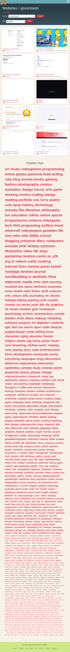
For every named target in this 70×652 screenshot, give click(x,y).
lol (60, 507)
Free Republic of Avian (43, 152)
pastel (34, 545)
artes (14, 553)
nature (45, 214)
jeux (6, 626)
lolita (41, 540)
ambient (30, 581)
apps (41, 459)
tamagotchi (57, 624)
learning (55, 282)
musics (56, 608)
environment (26, 543)
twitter (6, 622)
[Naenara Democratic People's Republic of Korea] (51, 63)
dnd (14, 327)
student (8, 532)
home (31, 510)
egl (49, 575)
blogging (12, 240)
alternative (33, 406)
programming (53, 168)
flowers (31, 391)
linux (22, 266)
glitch (12, 594)
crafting (21, 409)
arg (7, 261)
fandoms (20, 391)
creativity (57, 322)
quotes (54, 591)
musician (12, 632)
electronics (52, 358)
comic (41, 255)
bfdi (56, 507)
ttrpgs (43, 406)
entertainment (50, 349)
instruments (26, 622)
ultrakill (59, 606)
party (16, 618)
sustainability (14, 585)
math (26, 291)
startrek (13, 606)
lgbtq (24, 336)
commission (23, 614)
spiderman (40, 602)
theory (29, 600)
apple (22, 610)
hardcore (43, 573)
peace (30, 632)
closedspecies (40, 591)
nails (46, 583)
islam (10, 622)
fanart (55, 340)
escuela (58, 550)
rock (8, 349)
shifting (30, 628)
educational (43, 532)
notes (17, 598)
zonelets (51, 512)
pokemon (28, 240)
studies (6, 630)
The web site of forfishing (10, 152)
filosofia (14, 616)
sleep (23, 435)
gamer (43, 555)
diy (47, 304)
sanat (29, 606)
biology (9, 391)
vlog (48, 530)
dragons (33, 485)
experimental (20, 417)
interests (33, 439)
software (11, 322)
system (42, 449)
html (16, 225)
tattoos (62, 563)
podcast (28, 521)
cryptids (40, 594)
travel (58, 225)
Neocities (24, 645)
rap (46, 465)
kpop (17, 204)
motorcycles (51, 628)
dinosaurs (9, 530)
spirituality (11, 380)
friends (48, 336)
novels (51, 488)
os (13, 608)
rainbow (19, 626)
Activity (6, 12)
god (18, 538)
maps (40, 567)
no (54, 498)
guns (45, 602)
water (14, 589)
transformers (23, 535)
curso (16, 587)
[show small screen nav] (67, 1)
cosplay (22, 398)
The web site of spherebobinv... (45, 49)
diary (41, 240)
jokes (59, 632)
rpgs (43, 521)
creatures (23, 624)
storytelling (20, 383)
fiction (36, 291)
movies (27, 179)
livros (29, 538)
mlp (57, 402)
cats (8, 179)
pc (25, 545)
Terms (47, 648)
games (21, 173)
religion (10, 340)
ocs (36, 199)
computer (10, 394)
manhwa (27, 532)
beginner (24, 630)
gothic (39, 456)
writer (35, 594)
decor (25, 606)
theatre (20, 431)
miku (57, 558)
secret (65, 50)
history (28, 204)
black (45, 620)
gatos (8, 417)
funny (37, 340)
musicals (9, 488)
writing (57, 173)
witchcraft (16, 428)
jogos (24, 459)
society (18, 596)
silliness (39, 628)
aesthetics (12, 368)
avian (45, 153)
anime (10, 173)
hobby (45, 492)
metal (30, 331)
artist (20, 318)
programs (57, 602)
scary (62, 577)
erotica (23, 596)
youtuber (40, 612)
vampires (49, 442)
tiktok (23, 565)
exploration (46, 622)
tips (34, 630)
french (60, 600)
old (45, 543)
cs (5, 612)
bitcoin (22, 563)
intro (41, 465)
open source (32, 645)
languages (28, 358)
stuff (45, 291)
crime (50, 616)
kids (25, 602)
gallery (42, 485)
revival (51, 614)
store (51, 540)
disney (23, 612)
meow (60, 501)
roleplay (53, 345)
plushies (29, 512)
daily (47, 606)
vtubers (20, 545)
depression (34, 587)
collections (34, 624)
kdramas (57, 587)
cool (8, 345)
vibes (56, 610)
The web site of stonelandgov (11, 74)
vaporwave (25, 413)
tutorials (38, 598)
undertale (10, 398)
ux (63, 600)
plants (21, 340)
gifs (38, 501)
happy (8, 632)
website (10, 300)
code (35, 349)
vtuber (9, 383)
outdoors (9, 527)
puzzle (8, 449)
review (11, 604)
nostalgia (12, 271)
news (8, 291)
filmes (52, 524)
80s (33, 540)
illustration (13, 250)
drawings (24, 465)
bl (42, 501)
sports (57, 214)
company (49, 604)
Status (41, 648)
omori (34, 532)
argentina (26, 632)
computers (55, 240)
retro (17, 235)
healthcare (57, 571)
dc (25, 560)
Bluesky (45, 645)
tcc (23, 569)
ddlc (62, 632)
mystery (9, 472)
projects (10, 431)
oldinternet (51, 610)
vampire (21, 604)
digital (43, 417)
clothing (37, 402)
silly (25, 295)
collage (37, 521)
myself (49, 498)
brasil (7, 524)
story (27, 349)
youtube (11, 245)
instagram (28, 612)
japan (8, 402)
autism (60, 439)
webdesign (48, 383)
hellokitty (31, 530)
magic (57, 398)
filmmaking (19, 521)
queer (45, 266)
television (31, 442)
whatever (57, 545)
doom (7, 555)
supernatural (28, 553)
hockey (31, 571)
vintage (46, 372)
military (37, 614)
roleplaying (25, 498)
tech (8, 225)
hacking (34, 380)
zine (56, 482)
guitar (46, 340)
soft (43, 596)
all (22, 442)
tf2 (39, 518)
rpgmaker (50, 598)
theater (13, 538)
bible (40, 575)
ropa (51, 565)
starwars (40, 543)
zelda (12, 620)
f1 (50, 538)
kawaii (56, 266)
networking (27, 587)
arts (7, 295)
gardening (13, 255)
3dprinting (30, 560)
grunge (18, 530)
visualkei (41, 622)
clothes (32, 345)
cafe (37, 540)
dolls (52, 439)
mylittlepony (16, 600)
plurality (16, 548)
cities (51, 632)
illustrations (53, 600)
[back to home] (3, 2)
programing (30, 225)
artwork (38, 569)
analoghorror (18, 591)
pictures (8, 521)
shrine (19, 510)
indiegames (36, 507)
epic (50, 563)
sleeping (46, 435)
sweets (33, 610)
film (22, 209)
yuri (14, 462)
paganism (42, 618)
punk (34, 304)
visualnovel (58, 569)
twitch (20, 515)
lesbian (60, 530)
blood (18, 616)
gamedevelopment (16, 439)
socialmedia (20, 527)
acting (46, 538)
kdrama (50, 567)
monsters (56, 565)
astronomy (11, 413)
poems (8, 446)
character (24, 600)
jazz (19, 543)
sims (22, 616)
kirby (6, 575)
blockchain (7, 606)
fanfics (47, 596)
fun (7, 214)
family (29, 475)
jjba (27, 594)
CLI (27, 648)
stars (18, 504)
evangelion (58, 618)
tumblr (12, 555)
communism (40, 512)
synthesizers (45, 616)
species (21, 608)
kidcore (57, 577)
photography (28, 184)
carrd (31, 492)
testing (52, 417)
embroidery (55, 620)
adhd (49, 612)
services (20, 553)
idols (13, 618)
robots (22, 482)
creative (48, 398)
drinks (9, 635)
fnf (36, 488)
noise (44, 510)
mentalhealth (56, 452)
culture (17, 295)
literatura (41, 530)
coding (37, 194)
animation (13, 189)
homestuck (47, 309)
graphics (57, 304)
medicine (54, 465)
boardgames (31, 518)
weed (13, 560)
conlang (60, 76)
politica (56, 635)
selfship (47, 600)
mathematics (11, 482)
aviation (7, 585)
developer (46, 469)
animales (50, 555)
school (45, 235)
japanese (45, 428)
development (22, 354)
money (15, 424)
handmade (43, 604)
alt (23, 504)
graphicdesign (15, 331)
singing (38, 409)
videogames (31, 168)
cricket (45, 575)
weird (58, 368)
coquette (39, 472)
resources (47, 482)
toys (30, 459)
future (6, 618)
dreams (50, 449)
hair (20, 581)
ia (58, 610)
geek (55, 606)
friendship (36, 577)
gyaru (60, 462)
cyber (45, 550)
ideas (28, 567)
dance (29, 318)
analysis (35, 575)
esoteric (33, 598)
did (6, 587)
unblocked (42, 548)
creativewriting (40, 610)
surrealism (28, 563)
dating (44, 624)
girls (60, 540)
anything (56, 420)
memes (33, 266)
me (34, 322)
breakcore (19, 512)
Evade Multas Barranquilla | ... (12, 100)
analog (45, 567)
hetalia (28, 589)
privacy (51, 510)
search (53, 575)
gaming (51, 179)
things (58, 532)
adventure (10, 492)
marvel (47, 456)
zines (8, 354)
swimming (40, 563)
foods (38, 510)
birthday (18, 472)
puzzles (56, 472)
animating (42, 614)
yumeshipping (30, 614)
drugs (24, 591)
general (17, 583)
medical (18, 565)
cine (33, 498)
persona (37, 555)
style (20, 501)
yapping (48, 579)
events (45, 446)
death (22, 524)
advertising (36, 622)
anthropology (56, 579)
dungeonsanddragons (41, 626)
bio (62, 472)
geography (46, 518)
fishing (51, 571)
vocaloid (11, 286)
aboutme (35, 336)
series (26, 304)
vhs (26, 571)
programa (15, 581)
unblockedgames (23, 618)
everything (12, 358)
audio (7, 504)
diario (60, 628)
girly (14, 545)
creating (17, 594)
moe (53, 608)
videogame (51, 220)
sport (38, 327)
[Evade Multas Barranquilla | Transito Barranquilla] (18, 89)
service (30, 577)
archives (44, 598)
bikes (6, 608)
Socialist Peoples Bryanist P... (12, 126)
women (12, 583)
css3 (26, 626)
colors (7, 573)
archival (27, 635)
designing (57, 527)
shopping (48, 402)
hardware (19, 560)
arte (49, 189)
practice (37, 604)
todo (52, 612)
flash (31, 555)
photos (35, 372)
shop (28, 402)
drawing (11, 194)
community (41, 354)
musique (56, 614)
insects (13, 558)
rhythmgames (10, 612)
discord (50, 394)
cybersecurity (28, 424)
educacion (49, 387)
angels (7, 571)
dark (27, 504)
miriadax (52, 624)
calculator (16, 614)
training (56, 612)
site (58, 424)
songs (8, 515)
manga (49, 194)
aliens (8, 462)
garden (51, 587)
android (58, 538)
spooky (10, 624)
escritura (16, 604)
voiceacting (47, 594)
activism (53, 515)
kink (23, 626)
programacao (19, 579)
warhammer (49, 626)
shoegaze (27, 604)
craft (20, 507)
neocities (26, 608)
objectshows (50, 501)
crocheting (20, 589)
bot (17, 606)
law (48, 504)
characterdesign (25, 495)
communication (16, 610)
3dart (6, 596)
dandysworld (50, 602)
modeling (7, 569)
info (7, 424)
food (47, 173)
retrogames (28, 583)
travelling (47, 527)
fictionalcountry (48, 76)
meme (8, 469)
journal (40, 271)
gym (54, 456)
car (24, 530)
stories (55, 295)
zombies (11, 630)
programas (37, 571)
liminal (33, 591)
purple (16, 571)
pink (22, 245)
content (7, 604)
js (61, 571)
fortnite (43, 488)
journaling (36, 295)
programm (40, 624)
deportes (9, 498)
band (55, 428)
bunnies (41, 504)
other (8, 442)
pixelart (10, 318)
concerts (53, 594)
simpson (61, 50)
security (60, 498)
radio (30, 409)
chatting (9, 565)
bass (13, 622)
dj (11, 548)
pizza (25, 488)
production (19, 518)
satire (47, 614)
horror (39, 189)
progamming (37, 524)
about (29, 420)
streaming (19, 345)
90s (41, 304)
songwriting (8, 616)
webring (61, 630)
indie (46, 327)
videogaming (41, 579)
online (43, 495)
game (57, 189)
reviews (47, 368)
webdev (21, 540)
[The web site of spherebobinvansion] (51, 38)
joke (48, 624)
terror (35, 579)
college (39, 545)
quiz (30, 608)
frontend (34, 628)
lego (19, 558)
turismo (7, 583)
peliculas (43, 462)
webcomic (13, 281)
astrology (30, 456)
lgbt (7, 327)
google (30, 618)
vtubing (19, 620)
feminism (28, 515)
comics (46, 184)
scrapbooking (57, 581)
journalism (10, 475)
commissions (43, 313)
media (27, 281)
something (10, 626)
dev (20, 532)
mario (56, 540)
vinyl (46, 610)
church (44, 612)
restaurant (45, 571)
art (7, 168)
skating (27, 548)
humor (24, 485)
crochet (52, 300)
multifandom (28, 624)
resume (15, 456)
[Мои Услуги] (51, 115)
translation (57, 553)
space (28, 286)
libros (41, 442)
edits (6, 635)
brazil (6, 579)
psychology (13, 313)
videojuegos (31, 230)
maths (7, 535)
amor (16, 498)
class (31, 616)
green (12, 563)
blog (16, 179)
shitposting (54, 585)
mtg (35, 602)
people (28, 565)
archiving (23, 635)
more (52, 618)
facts (38, 620)
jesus (46, 540)
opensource (34, 565)
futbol (31, 452)
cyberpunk (34, 376)
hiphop (27, 507)
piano (38, 492)
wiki (22, 456)
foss (58, 594)
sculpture (29, 575)
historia (23, 538)
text (25, 579)
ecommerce (56, 535)
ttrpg (40, 358)
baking (22, 300)
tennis (45, 581)
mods (32, 589)
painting (33, 300)
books (39, 179)
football (25, 309)
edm (49, 569)
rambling (59, 622)
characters (12, 336)
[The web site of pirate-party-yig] (18, 38)
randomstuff (36, 618)
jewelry (50, 521)
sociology (23, 567)
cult (8, 628)
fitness (55, 409)
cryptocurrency (37, 616)
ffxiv (35, 515)
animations (32, 462)
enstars (24, 581)
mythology (52, 485)
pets (30, 387)
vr (18, 452)
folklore (27, 598)
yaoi (25, 428)
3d (6, 309)
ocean (37, 495)
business (54, 286)
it (17, 387)
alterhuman (38, 589)
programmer (38, 553)
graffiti (30, 585)
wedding (24, 577)
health (17, 291)
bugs (40, 424)
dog (33, 479)
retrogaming (51, 548)
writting (12, 573)
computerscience (22, 555)
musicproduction (9, 598)
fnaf (53, 380)
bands (12, 571)
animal (34, 608)
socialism (56, 563)
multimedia (48, 553)
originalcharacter (9, 614)
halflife (33, 632)
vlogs (56, 598)
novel (11, 540)
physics (58, 413)
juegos (9, 420)
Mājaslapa (39, 100)
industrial (26, 616)
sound (62, 565)
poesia (21, 587)
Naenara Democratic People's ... (46, 74)
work (15, 446)
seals (42, 600)
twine (34, 543)
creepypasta (23, 469)
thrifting (34, 573)
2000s (34, 235)
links (31, 488)
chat (47, 409)
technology (44, 204)
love (8, 235)
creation (30, 579)
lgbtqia (58, 560)
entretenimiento (24, 628)
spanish (7, 102)
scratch (28, 540)
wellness (25, 585)
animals (11, 209)
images (46, 545)
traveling (41, 498)
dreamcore (21, 492)
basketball (34, 383)
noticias (62, 610)
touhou (59, 479)
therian (7, 560)
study (37, 368)
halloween (23, 575)
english (34, 465)
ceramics (45, 587)
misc (16, 540)
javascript (12, 372)
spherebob (41, 50)
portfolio (25, 199)
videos (20, 261)
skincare (38, 560)
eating (58, 575)
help (40, 550)
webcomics (45, 363)
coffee (23, 387)
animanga (14, 569)
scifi (43, 300)
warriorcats (50, 558)
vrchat (61, 616)
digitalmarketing (38, 581)
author (27, 569)
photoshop (36, 635)
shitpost (51, 606)
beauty (24, 372)
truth (60, 598)
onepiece (33, 596)
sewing (17, 349)
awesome (14, 535)
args (6, 540)
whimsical (7, 620)
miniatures (20, 632)
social (60, 380)
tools (53, 530)
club (16, 632)
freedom (21, 571)
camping (34, 606)
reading (11, 199)
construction (19, 550)
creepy (27, 550)
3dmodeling (32, 527)
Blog (31, 648)
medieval (18, 577)
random (29, 255)
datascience (45, 635)
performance (30, 602)
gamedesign (11, 479)
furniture (7, 594)
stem (23, 620)
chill (16, 573)
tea (53, 538)
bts (40, 527)
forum (7, 562)
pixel (53, 504)
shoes (55, 573)
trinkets (7, 558)
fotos (30, 620)
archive (27, 313)
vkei (7, 501)
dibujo (16, 608)
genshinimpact (9, 591)
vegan (31, 622)
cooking (44, 261)
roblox (34, 214)
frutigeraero (12, 435)
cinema (10, 304)
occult (56, 431)
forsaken (57, 604)
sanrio (28, 327)
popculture (41, 479)
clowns (7, 543)
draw (53, 543)
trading (24, 558)
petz (45, 585)
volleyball (57, 518)
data (13, 504)
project (34, 394)
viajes (54, 616)
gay (51, 376)
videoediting (58, 555)
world (20, 569)
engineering (27, 363)
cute (8, 204)
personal (35, 173)
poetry (54, 199)
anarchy (22, 598)
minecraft (12, 230)
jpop (41, 538)
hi (5, 565)
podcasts (44, 569)
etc (47, 295)
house (26, 620)
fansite (34, 504)
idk (35, 250)
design (27, 189)
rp (5, 153)
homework (61, 585)
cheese (14, 626)
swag (25, 510)
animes (29, 431)
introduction (11, 485)
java (11, 567)
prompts (55, 632)
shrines (28, 596)
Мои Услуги (40, 126)
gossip (6, 624)
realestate (8, 545)
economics (56, 567)
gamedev (49, 230)
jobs (57, 630)
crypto (39, 431)
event (30, 558)
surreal (58, 583)
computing (60, 543)
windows (57, 469)
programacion (16, 220)
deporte (14, 543)
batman (16, 602)
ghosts (31, 594)
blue (46, 524)
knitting (59, 442)
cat (18, 304)
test (20, 286)
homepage (21, 573)
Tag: (3, 21)
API (36, 648)
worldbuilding (16, 276)
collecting (18, 449)
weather (17, 563)
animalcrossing (53, 622)
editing (40, 331)
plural (59, 573)
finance (43, 439)
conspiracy (43, 577)
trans (49, 331)
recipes (27, 501)
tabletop (46, 565)
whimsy (37, 475)
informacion (28, 610)
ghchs (18, 488)
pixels (51, 479)
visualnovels (30, 449)
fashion (11, 184)
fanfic (17, 459)
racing (12, 577)
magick (29, 626)
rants (41, 585)
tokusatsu (14, 635)
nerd (34, 558)
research (49, 424)
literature (33, 209)
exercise (17, 622)
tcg (49, 630)
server (21, 602)
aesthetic (39, 276)
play (12, 602)
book (8, 406)
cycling (23, 594)
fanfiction (40, 286)
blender (54, 492)
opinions (38, 632)
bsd (53, 569)
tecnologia (34, 435)
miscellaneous (44, 630)
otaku (22, 583)
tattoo (29, 591)
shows (14, 309)
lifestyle (56, 327)
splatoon (35, 469)
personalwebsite (42, 413)
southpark (45, 560)
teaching (31, 482)
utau (14, 515)
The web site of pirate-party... (11, 49)
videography (9, 550)
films (52, 276)
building (45, 589)
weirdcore (23, 394)
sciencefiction (40, 583)
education (19, 214)
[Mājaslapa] (51, 89)
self (41, 632)
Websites (9, 8)
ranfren (18, 635)
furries (47, 431)
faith (20, 630)
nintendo (10, 409)
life (60, 230)
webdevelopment (51, 475)
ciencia (45, 628)
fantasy (33, 245)
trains (29, 545)
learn (17, 575)
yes (14, 565)
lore (42, 394)
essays (23, 452)
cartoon (9, 465)
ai (12, 261)
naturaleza (38, 630)
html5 (56, 435)
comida (59, 313)
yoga (22, 548)
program (24, 322)
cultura (7, 567)
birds (37, 420)
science (35, 220)
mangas (32, 569)
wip (7, 428)
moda (31, 398)
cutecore (55, 291)
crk (53, 604)
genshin (54, 446)
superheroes (8, 600)
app (16, 465)
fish (21, 446)
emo (36, 281)
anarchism (32, 535)
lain (36, 459)
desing (60, 620)
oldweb (40, 391)
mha (16, 620)
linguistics (10, 452)
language (55, 76)
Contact (54, 648)
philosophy (50, 209)
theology (36, 585)
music (15, 168)
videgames (53, 630)
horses (7, 548)
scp (10, 618)
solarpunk (34, 612)
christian (11, 579)
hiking (52, 462)
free (14, 469)
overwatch (49, 620)
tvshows (34, 428)
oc (49, 255)
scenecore (43, 515)
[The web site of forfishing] (18, 140)
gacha (40, 587)
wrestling (60, 512)
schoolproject (52, 589)
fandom (27, 271)
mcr (51, 545)
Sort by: (5, 16)
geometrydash (60, 626)
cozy (15, 532)
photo (37, 446)
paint (41, 635)
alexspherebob (48, 50)
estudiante (52, 583)
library (50, 581)
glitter (10, 608)
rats (34, 583)
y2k (55, 255)
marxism (34, 620)
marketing (54, 318)
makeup (40, 318)
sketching (34, 567)
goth (35, 309)
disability (48, 618)
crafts (32, 261)
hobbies (45, 380)
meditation (17, 612)
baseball (8, 553)
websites (19, 420)
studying (51, 495)
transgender (42, 452)
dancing (9, 459)
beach (41, 620)
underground (8, 610)
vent (52, 532)
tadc (6, 628)
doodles (21, 606)
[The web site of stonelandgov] (18, 63)
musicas (52, 596)
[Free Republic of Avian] (51, 140)
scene (54, 354)
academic (11, 596)
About (15, 648)
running (59, 510)
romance (28, 446)
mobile (62, 594)
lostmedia (39, 608)
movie (39, 398)
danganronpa (11, 507)
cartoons (47, 245)
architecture (53, 391)
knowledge (51, 577)
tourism (7, 577)
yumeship (34, 550)
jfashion (9, 495)
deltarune (11, 363)
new (58, 616)
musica (25, 194)
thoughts (10, 387)
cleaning (49, 573)
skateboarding (52, 459)
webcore (24, 380)
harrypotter (8, 589)
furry (44, 199)
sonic (43, 345)
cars (16, 102)
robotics (58, 521)
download (61, 635)
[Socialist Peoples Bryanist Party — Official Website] (18, 115)
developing (29, 630)
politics (47, 225)
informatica (19, 406)
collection (34, 548)
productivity (16, 630)
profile (16, 442)
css (20, 327)
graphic (14, 524)
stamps (21, 462)
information (55, 406)
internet (11, 266)
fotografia (9, 512)
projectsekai (51, 635)
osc (39, 482)
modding (28, 472)
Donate (21, 648)
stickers (40, 535)
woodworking (46, 632)
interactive (24, 479)
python (21, 475)
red (42, 628)
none (28, 524)
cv (24, 589)
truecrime (16, 567)
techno (46, 563)
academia (12, 575)
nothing (45, 420)
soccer (38, 387)
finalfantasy (12, 628)
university (48, 591)
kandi (53, 560)
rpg (29, 340)
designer (56, 628)
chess (48, 472)
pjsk (34, 501)
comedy (26, 368)
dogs (43, 250)
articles (32, 604)
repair (62, 624)
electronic (47, 535)
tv (29, 276)
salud (34, 563)
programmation (41, 606)
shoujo (44, 608)
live (39, 600)
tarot (7, 456)
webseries (8, 581)
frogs (20, 585)
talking (59, 591)
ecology (51, 550)
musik (54, 626)
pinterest (9, 518)
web (25, 235)
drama (41, 565)
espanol (21, 622)
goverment (7, 50)
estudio (34, 600)
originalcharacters (16, 376)
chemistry (35, 538)
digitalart (43, 322)
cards (39, 596)
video (27, 250)
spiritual (33, 626)
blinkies (33, 417)
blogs (45, 376)
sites (48, 585)
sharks (7, 538)
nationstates (16, 153)
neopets (18, 628)
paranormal (48, 507)
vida (38, 573)
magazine (10, 587)
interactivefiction (16, 624)
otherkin (28, 573)
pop (48, 543)
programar (41, 558)
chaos (48, 608)
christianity (10, 510)
